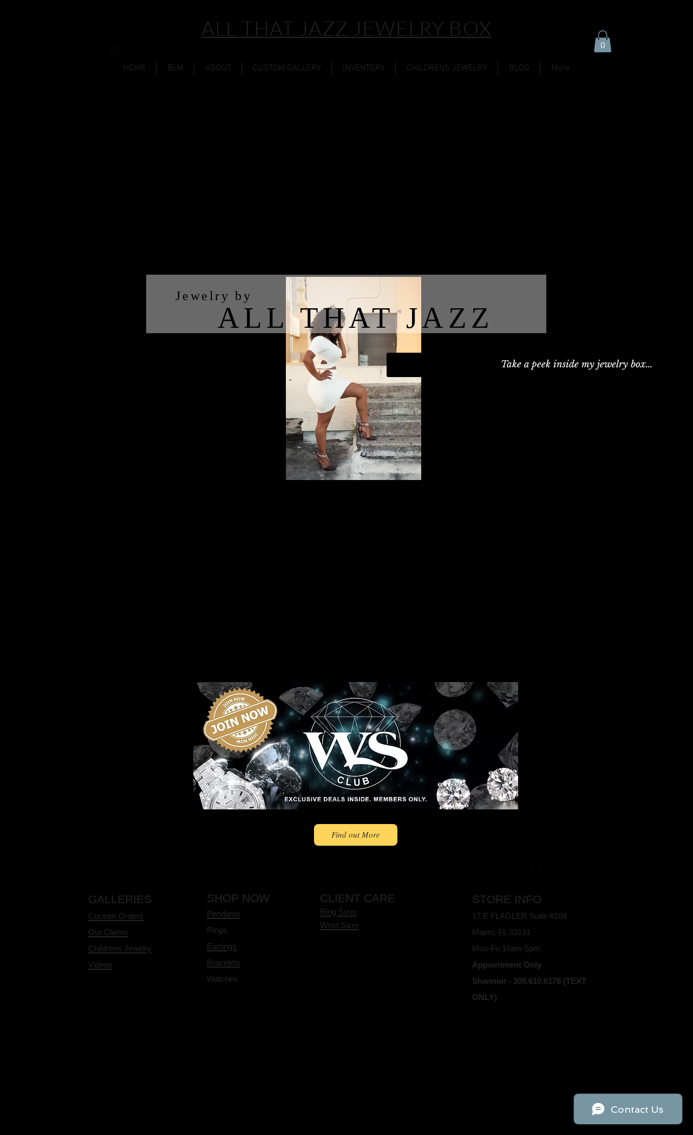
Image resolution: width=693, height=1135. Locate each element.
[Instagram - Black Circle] (94, 49)
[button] (602, 41)
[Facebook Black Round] (114, 49)
